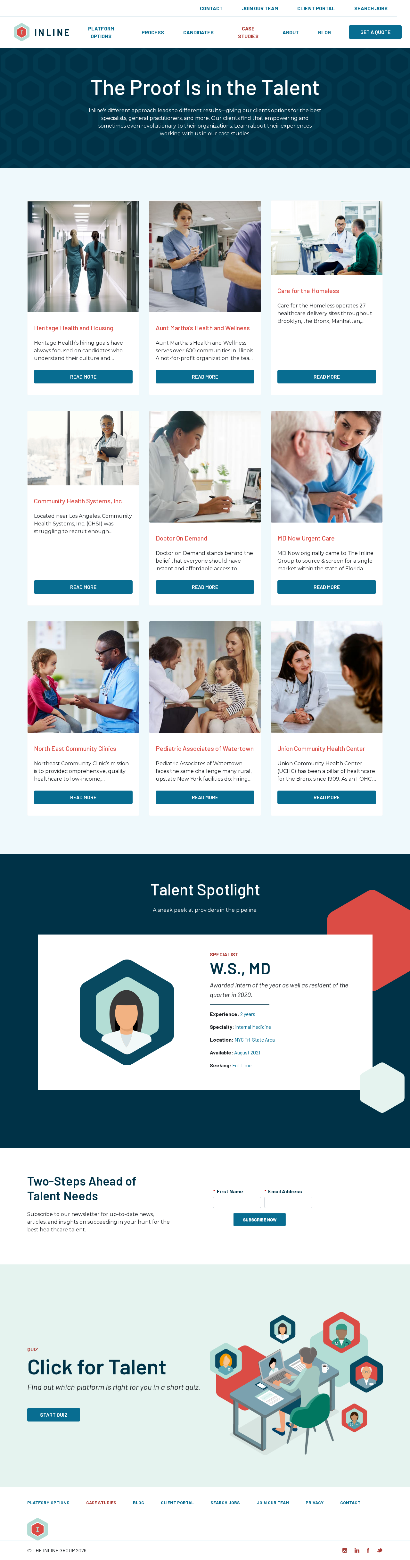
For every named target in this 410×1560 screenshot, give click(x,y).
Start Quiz (54, 1415)
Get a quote (375, 32)
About (291, 32)
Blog (324, 32)
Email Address (283, 1191)
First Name (228, 1191)
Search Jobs (371, 8)
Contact (211, 8)
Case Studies (248, 32)
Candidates (198, 32)
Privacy (315, 1502)
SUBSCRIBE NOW (259, 1219)
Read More (83, 376)
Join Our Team (260, 8)
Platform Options (101, 32)
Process (153, 32)
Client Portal (316, 8)
